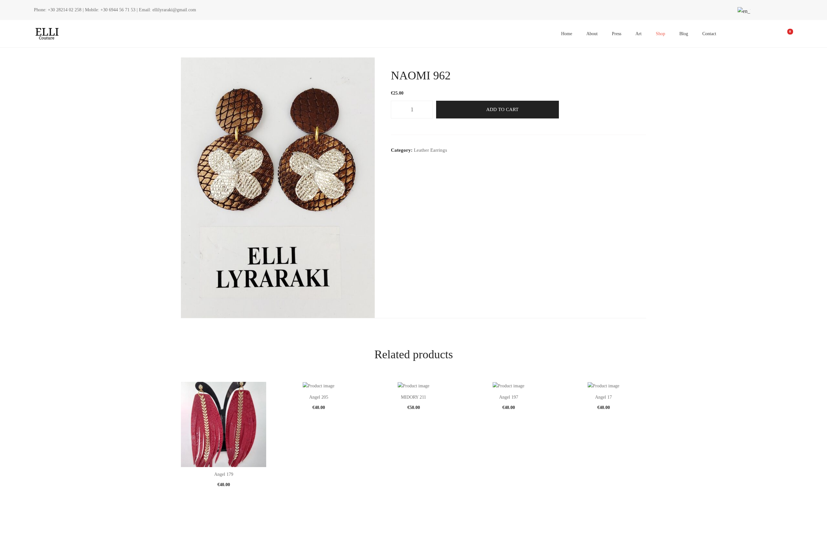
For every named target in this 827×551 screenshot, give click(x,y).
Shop (660, 33)
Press (616, 33)
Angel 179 (223, 474)
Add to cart (502, 109)
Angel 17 (603, 397)
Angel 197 (508, 397)
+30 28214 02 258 (64, 9)
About (592, 33)
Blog (683, 33)
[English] (743, 11)
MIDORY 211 (413, 397)
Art (638, 33)
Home (566, 33)
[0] (785, 34)
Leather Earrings (430, 150)
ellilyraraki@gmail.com (174, 9)
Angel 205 (318, 397)
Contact (709, 33)
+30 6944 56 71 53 (117, 9)
